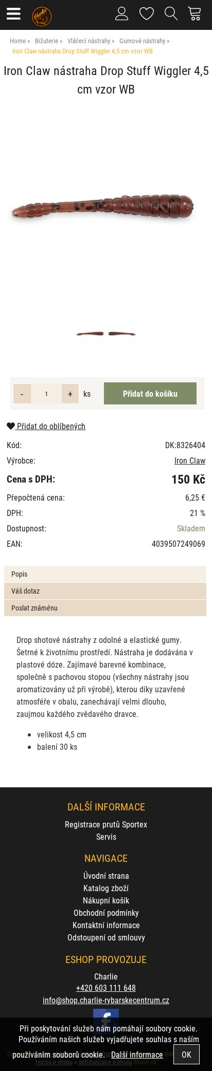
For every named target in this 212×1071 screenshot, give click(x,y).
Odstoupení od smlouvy (106, 937)
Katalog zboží (106, 887)
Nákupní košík (106, 900)
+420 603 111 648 (106, 987)
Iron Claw (189, 460)
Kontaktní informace (106, 924)
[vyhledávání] (171, 17)
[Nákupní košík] (197, 17)
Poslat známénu (34, 608)
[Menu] (13, 14)
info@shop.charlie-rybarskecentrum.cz (106, 999)
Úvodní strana (106, 875)
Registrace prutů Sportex (106, 824)
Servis (106, 836)
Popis (19, 574)
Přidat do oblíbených (50, 425)
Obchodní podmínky (106, 912)
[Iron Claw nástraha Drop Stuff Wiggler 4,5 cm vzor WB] (106, 209)
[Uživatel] (147, 11)
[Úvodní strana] (42, 13)
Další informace (137, 1054)
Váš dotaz (25, 591)
